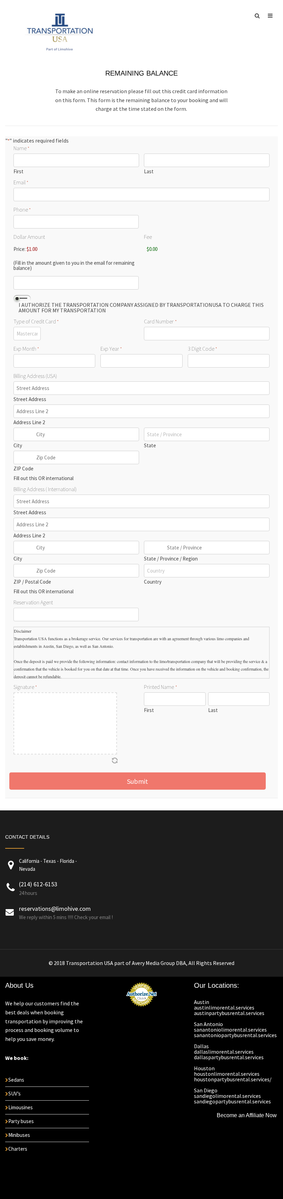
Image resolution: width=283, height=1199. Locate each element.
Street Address (29, 399)
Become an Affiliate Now (247, 1115)
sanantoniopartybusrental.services (235, 1035)
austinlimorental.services (224, 1007)
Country (153, 581)
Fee (148, 237)
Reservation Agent (33, 602)
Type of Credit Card (36, 321)
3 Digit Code (202, 348)
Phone (22, 209)
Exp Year (111, 348)
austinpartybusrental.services (229, 1013)
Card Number (160, 321)
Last (149, 171)
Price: (19, 249)
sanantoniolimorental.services (230, 1029)
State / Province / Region (171, 558)
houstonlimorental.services (227, 1073)
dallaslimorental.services (224, 1051)
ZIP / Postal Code (32, 581)
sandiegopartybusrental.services (232, 1101)
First (18, 171)
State (150, 445)
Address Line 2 (29, 422)
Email (20, 182)
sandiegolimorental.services (227, 1095)
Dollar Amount (29, 237)
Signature (25, 687)
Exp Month (26, 348)
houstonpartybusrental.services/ (233, 1079)
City (17, 445)
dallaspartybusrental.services (229, 1057)
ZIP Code (23, 468)
